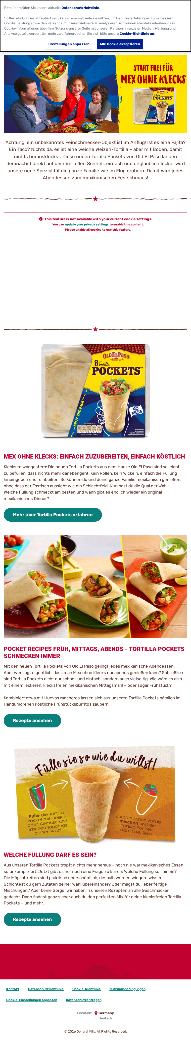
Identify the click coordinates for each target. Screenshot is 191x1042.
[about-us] (70, 967)
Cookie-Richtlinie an (137, 34)
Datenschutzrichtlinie (46, 989)
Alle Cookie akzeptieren (119, 44)
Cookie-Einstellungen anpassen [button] (31, 1000)
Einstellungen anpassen (69, 44)
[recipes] (112, 967)
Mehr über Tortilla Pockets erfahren (53, 514)
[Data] (61, 967)
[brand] (95, 967)
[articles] (87, 967)
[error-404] (129, 967)
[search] (120, 967)
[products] (103, 967)
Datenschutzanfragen (83, 1000)
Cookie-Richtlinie (86, 989)
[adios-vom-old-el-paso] (78, 967)
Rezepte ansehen (32, 720)
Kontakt (12, 989)
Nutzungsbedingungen (127, 989)
